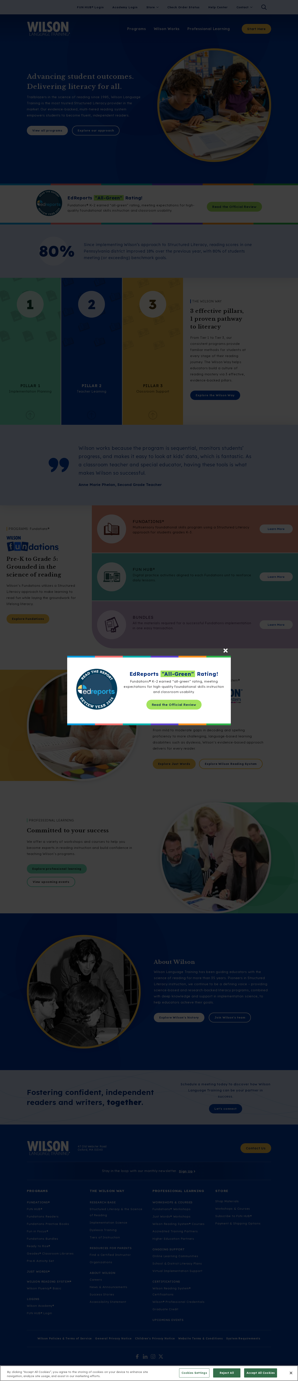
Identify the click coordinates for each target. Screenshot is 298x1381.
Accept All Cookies (261, 1372)
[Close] (291, 1373)
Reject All (227, 1372)
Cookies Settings (194, 1372)
